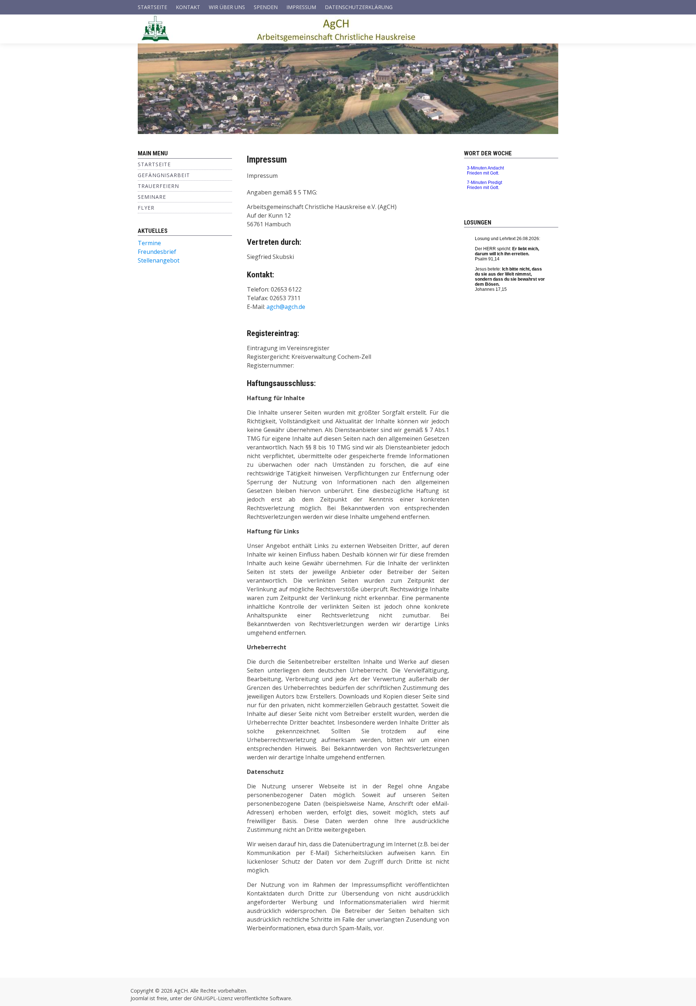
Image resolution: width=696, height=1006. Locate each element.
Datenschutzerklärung (359, 7)
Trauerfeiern (158, 186)
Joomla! (139, 998)
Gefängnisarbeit (164, 175)
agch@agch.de (285, 307)
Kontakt (188, 7)
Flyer (146, 207)
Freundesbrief (157, 252)
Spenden (266, 7)
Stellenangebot (158, 260)
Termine (149, 243)
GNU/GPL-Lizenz (213, 998)
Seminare (152, 196)
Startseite (152, 7)
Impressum (301, 7)
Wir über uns (227, 7)
